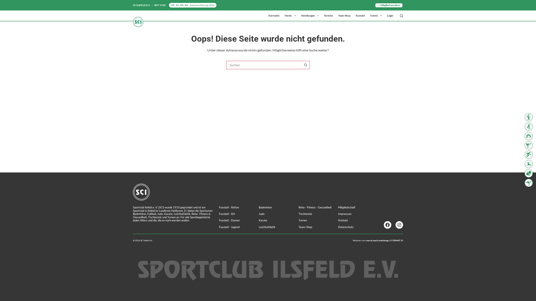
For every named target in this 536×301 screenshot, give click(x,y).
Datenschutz (345, 227)
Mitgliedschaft (346, 207)
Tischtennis (305, 214)
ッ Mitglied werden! (389, 5)
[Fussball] (529, 127)
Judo (261, 214)
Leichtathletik (267, 227)
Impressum (345, 214)
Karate (263, 220)
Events (374, 15)
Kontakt (360, 15)
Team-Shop (344, 15)
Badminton (265, 207)
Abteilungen (308, 15)
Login (390, 15)
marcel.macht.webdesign (377, 240)
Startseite (273, 15)
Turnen (303, 220)
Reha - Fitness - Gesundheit (315, 207)
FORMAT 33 (397, 240)
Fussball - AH (227, 214)
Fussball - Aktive (229, 207)
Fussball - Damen (229, 220)
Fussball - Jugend (229, 227)
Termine (328, 15)
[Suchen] (401, 15)
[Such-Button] (306, 65)
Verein (288, 15)
